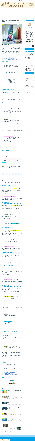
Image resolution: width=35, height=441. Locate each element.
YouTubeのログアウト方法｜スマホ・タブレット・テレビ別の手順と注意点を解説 (29, 65)
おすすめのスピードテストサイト (12, 73)
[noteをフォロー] (12, 383)
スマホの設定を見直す (10, 83)
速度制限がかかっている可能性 (11, 79)
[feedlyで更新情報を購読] (13, 383)
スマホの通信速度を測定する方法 (11, 72)
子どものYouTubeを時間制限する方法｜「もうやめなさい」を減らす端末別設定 (29, 62)
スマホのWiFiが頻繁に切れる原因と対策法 (9, 58)
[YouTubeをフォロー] (10, 383)
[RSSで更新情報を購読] (14, 383)
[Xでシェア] (2, 44)
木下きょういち (29, 27)
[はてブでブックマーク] (5, 44)
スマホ (3, 377)
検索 (33, 46)
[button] (8, 44)
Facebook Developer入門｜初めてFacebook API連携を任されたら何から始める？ (29, 54)
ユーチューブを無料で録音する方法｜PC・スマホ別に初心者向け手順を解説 (29, 58)
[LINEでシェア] (6, 44)
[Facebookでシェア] (4, 44)
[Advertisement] (17, 13)
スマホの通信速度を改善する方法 (11, 81)
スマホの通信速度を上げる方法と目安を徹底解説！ (9, 57)
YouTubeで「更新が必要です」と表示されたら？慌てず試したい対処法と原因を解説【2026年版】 (29, 69)
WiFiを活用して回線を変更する (11, 82)
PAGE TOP (17, 436)
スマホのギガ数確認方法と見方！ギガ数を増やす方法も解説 (10, 59)
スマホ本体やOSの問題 (10, 80)
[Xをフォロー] (9, 383)
